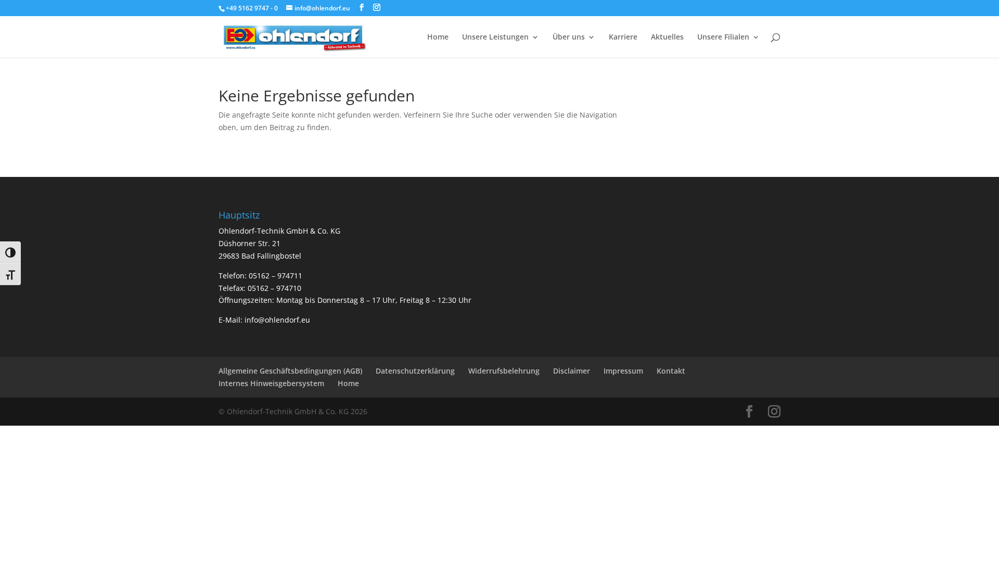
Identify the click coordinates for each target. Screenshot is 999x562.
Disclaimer (571, 371)
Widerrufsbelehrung (504, 371)
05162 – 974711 (275, 275)
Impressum (623, 371)
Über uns (569, 37)
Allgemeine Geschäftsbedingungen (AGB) (290, 371)
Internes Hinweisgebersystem (271, 383)
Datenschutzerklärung (415, 371)
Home (438, 37)
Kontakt (671, 371)
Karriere (623, 37)
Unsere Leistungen (495, 37)
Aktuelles (667, 37)
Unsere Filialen (723, 37)
